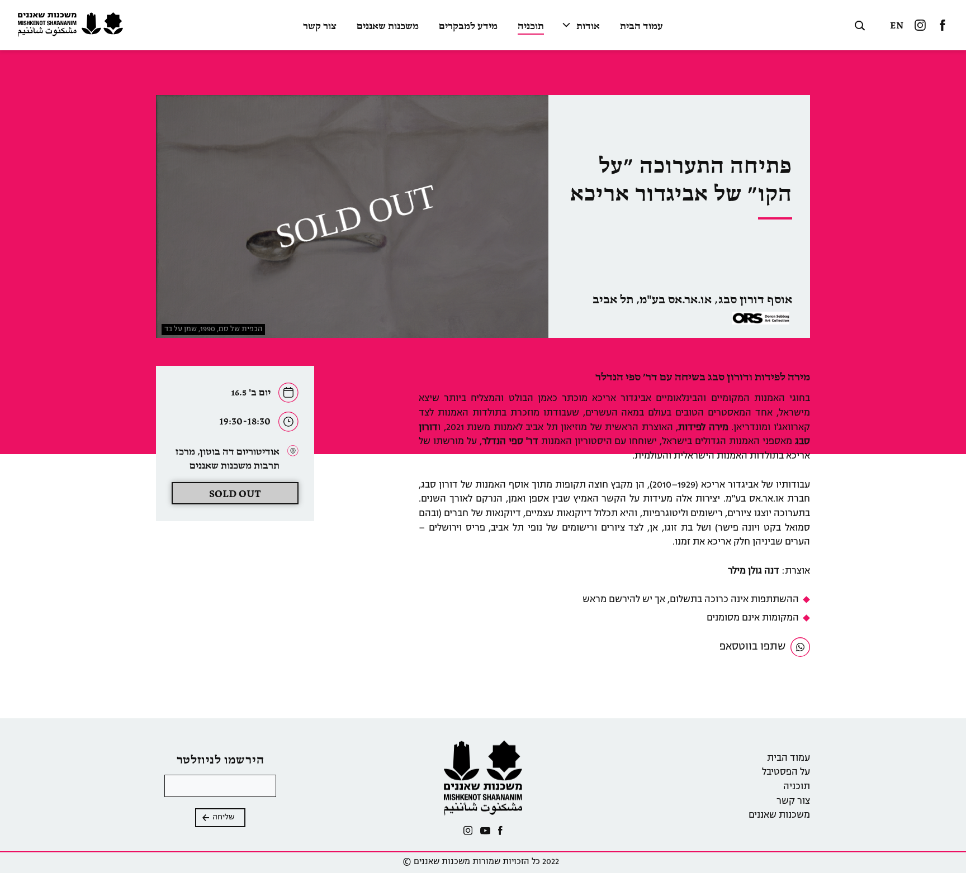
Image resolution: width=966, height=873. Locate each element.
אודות (588, 26)
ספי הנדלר (504, 442)
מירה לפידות (703, 428)
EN (896, 26)
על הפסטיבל (786, 772)
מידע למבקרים (468, 26)
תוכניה (531, 26)
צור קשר (320, 26)
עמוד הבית (641, 26)
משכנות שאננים (388, 26)
